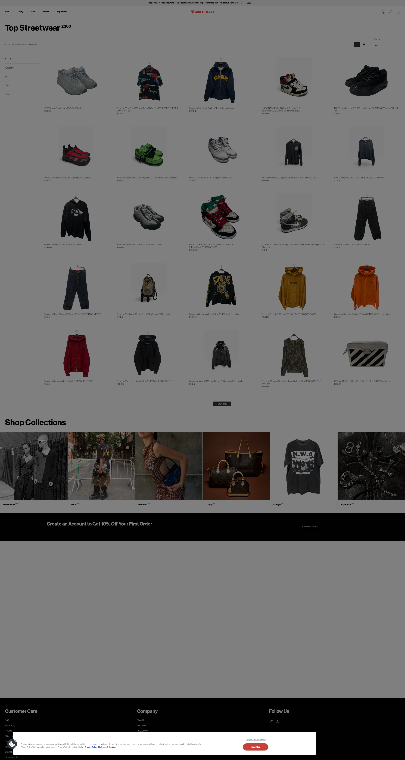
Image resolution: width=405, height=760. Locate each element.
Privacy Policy (91, 747)
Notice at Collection (106, 747)
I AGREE (255, 747)
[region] (164, 743)
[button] (12, 744)
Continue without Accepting (256, 740)
